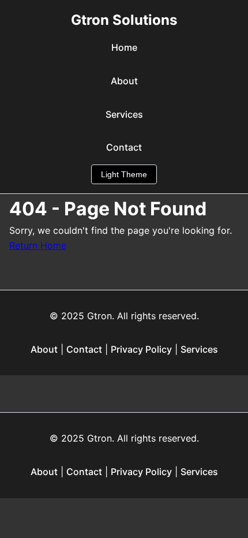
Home (124, 47)
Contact (124, 147)
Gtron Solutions (124, 20)
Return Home (37, 245)
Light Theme (124, 174)
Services (124, 114)
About (124, 81)
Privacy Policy (141, 349)
